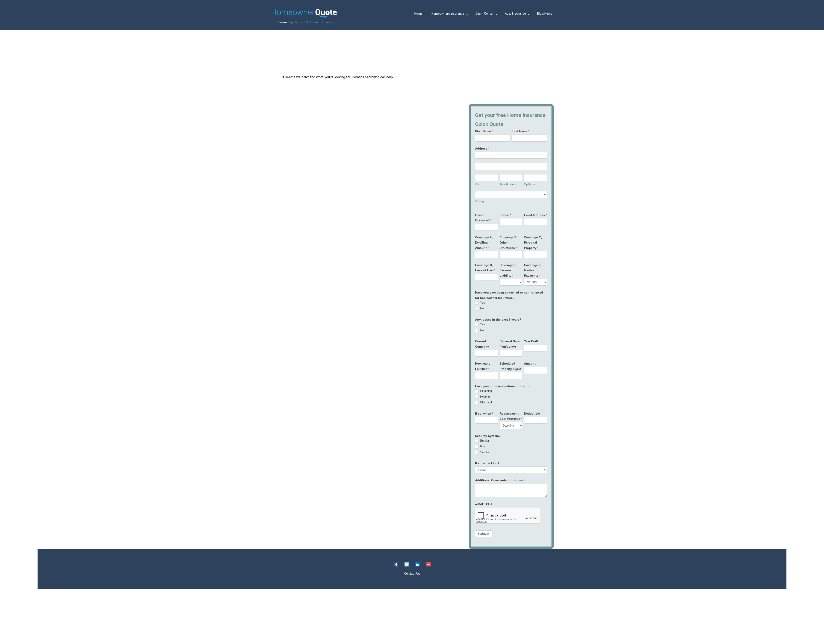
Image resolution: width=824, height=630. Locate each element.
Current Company (482, 343)
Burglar (484, 440)
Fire (482, 446)
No (481, 308)
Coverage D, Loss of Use (485, 267)
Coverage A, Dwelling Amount (484, 243)
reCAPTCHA (483, 504)
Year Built (531, 341)
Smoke (484, 452)
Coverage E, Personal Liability (508, 270)
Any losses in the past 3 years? (498, 319)
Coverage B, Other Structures (508, 243)
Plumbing (485, 390)
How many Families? (482, 366)
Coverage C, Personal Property (533, 243)
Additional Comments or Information (502, 480)
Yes (482, 302)
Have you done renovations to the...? (502, 386)
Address (482, 148)
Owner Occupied (483, 217)
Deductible (532, 413)
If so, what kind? (487, 463)
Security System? (488, 436)
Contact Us (412, 573)
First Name (484, 131)
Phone (505, 215)
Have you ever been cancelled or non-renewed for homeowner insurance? (509, 295)
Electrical (485, 402)
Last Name (520, 131)
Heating (484, 396)
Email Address (535, 215)
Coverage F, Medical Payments (532, 270)
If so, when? (484, 413)
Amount (530, 363)
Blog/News (544, 13)
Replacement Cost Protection (511, 416)
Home (418, 13)
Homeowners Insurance (448, 13)
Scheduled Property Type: (510, 366)
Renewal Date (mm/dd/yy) (510, 343)
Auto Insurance (515, 13)
